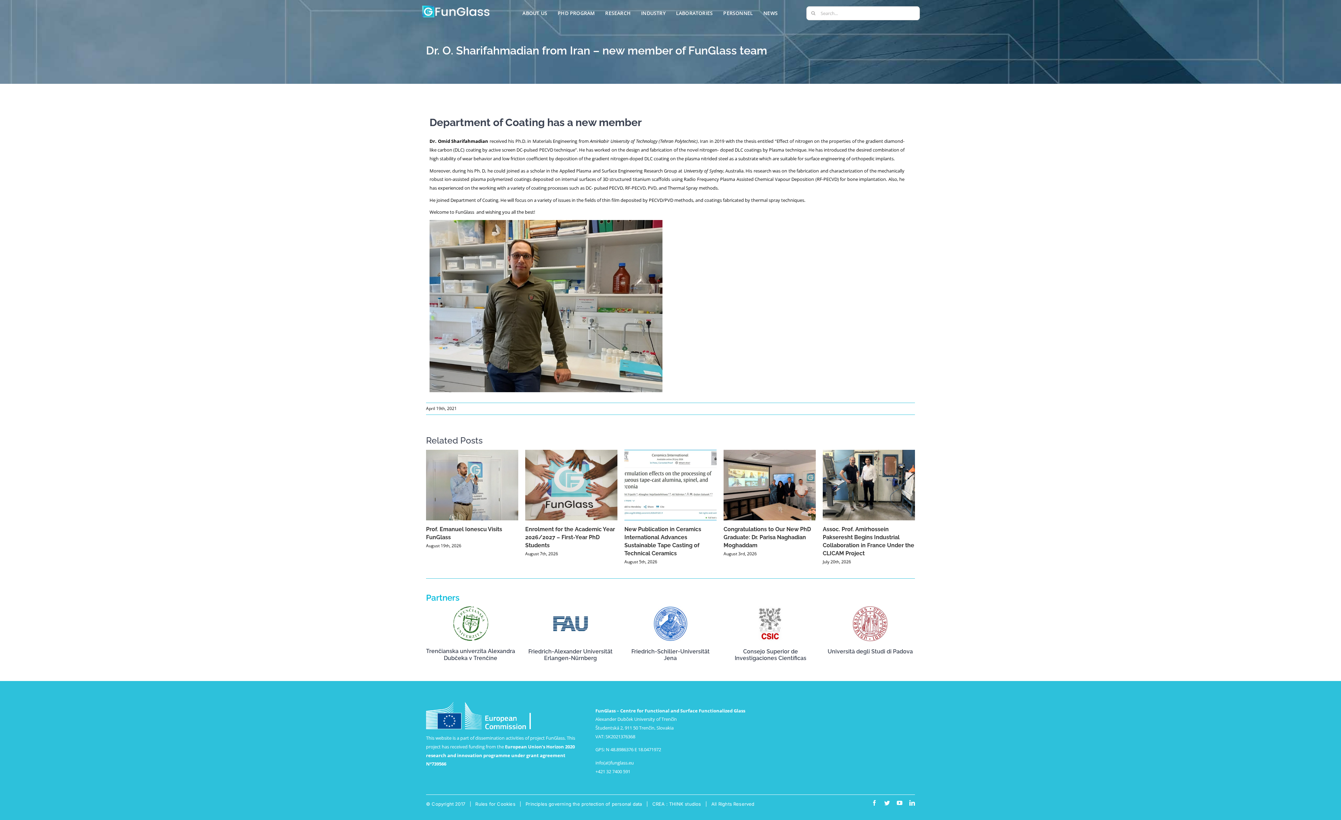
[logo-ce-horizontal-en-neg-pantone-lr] (478, 704)
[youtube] (899, 803)
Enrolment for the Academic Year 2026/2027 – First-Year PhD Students (570, 537)
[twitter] (887, 803)
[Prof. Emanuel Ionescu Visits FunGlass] (472, 485)
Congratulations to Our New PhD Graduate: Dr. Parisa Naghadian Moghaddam (767, 537)
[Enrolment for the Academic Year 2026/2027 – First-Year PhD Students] (571, 485)
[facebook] (874, 803)
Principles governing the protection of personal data (584, 804)
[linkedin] (912, 803)
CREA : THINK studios (676, 804)
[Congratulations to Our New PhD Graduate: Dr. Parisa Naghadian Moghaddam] (770, 485)
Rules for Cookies (495, 804)
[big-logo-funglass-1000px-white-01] (456, 6)
